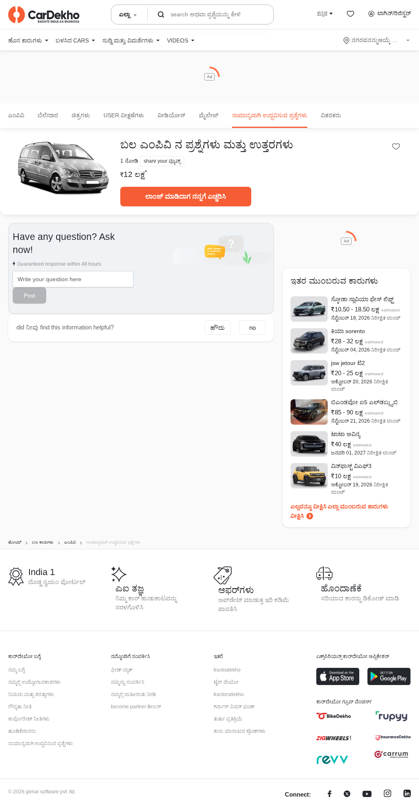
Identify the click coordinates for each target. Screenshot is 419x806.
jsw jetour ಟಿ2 (348, 363)
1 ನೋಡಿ (129, 161)
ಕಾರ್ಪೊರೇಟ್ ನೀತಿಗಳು (29, 719)
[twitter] (347, 795)
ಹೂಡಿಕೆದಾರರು (22, 731)
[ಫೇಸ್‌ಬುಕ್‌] (329, 795)
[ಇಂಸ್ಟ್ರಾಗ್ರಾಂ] (387, 795)
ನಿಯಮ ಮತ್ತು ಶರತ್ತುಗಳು (31, 694)
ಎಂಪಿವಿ (16, 115)
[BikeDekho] (333, 716)
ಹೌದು (217, 327)
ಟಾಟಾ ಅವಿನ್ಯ (345, 434)
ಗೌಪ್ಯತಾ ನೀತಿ (20, 707)
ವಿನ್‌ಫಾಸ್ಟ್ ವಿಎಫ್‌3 (351, 466)
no (252, 327)
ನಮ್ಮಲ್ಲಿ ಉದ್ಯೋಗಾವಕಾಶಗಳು (34, 682)
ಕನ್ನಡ (322, 13)
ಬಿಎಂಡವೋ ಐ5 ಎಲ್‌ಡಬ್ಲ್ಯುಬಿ (364, 402)
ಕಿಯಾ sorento (348, 331)
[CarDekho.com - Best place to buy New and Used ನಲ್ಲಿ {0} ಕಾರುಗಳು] (43, 14)
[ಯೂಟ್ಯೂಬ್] (367, 795)
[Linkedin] (407, 795)
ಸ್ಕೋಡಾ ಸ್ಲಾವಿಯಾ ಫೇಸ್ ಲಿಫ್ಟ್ (362, 299)
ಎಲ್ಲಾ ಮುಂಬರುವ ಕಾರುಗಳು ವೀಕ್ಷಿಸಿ (339, 511)
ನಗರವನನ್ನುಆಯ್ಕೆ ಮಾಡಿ (377, 40)
